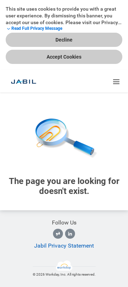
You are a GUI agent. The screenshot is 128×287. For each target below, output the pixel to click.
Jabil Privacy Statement (64, 245)
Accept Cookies (64, 57)
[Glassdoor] (58, 234)
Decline (64, 40)
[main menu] (116, 81)
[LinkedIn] (70, 234)
